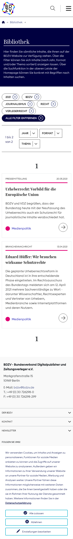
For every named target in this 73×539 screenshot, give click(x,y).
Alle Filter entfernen (21, 118)
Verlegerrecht (16, 111)
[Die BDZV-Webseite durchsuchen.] (52, 8)
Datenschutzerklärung (18, 503)
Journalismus (15, 104)
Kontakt (7, 421)
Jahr (25, 133)
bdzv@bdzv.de (24, 387)
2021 (8, 97)
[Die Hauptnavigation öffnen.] (68, 8)
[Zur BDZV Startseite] (3, 22)
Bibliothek (16, 22)
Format (47, 133)
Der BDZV (7, 412)
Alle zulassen (36, 513)
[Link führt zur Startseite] (8, 8)
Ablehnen (36, 522)
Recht (45, 104)
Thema (26, 143)
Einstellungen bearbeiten (36, 531)
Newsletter (9, 430)
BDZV (29, 97)
